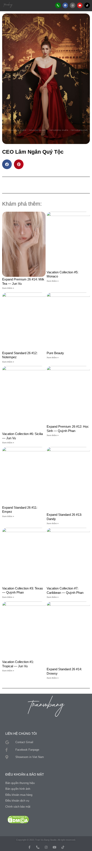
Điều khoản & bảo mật (24, 774)
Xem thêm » (8, 288)
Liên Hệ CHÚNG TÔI (21, 733)
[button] (33, 5)
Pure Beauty (55, 353)
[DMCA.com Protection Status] (18, 819)
